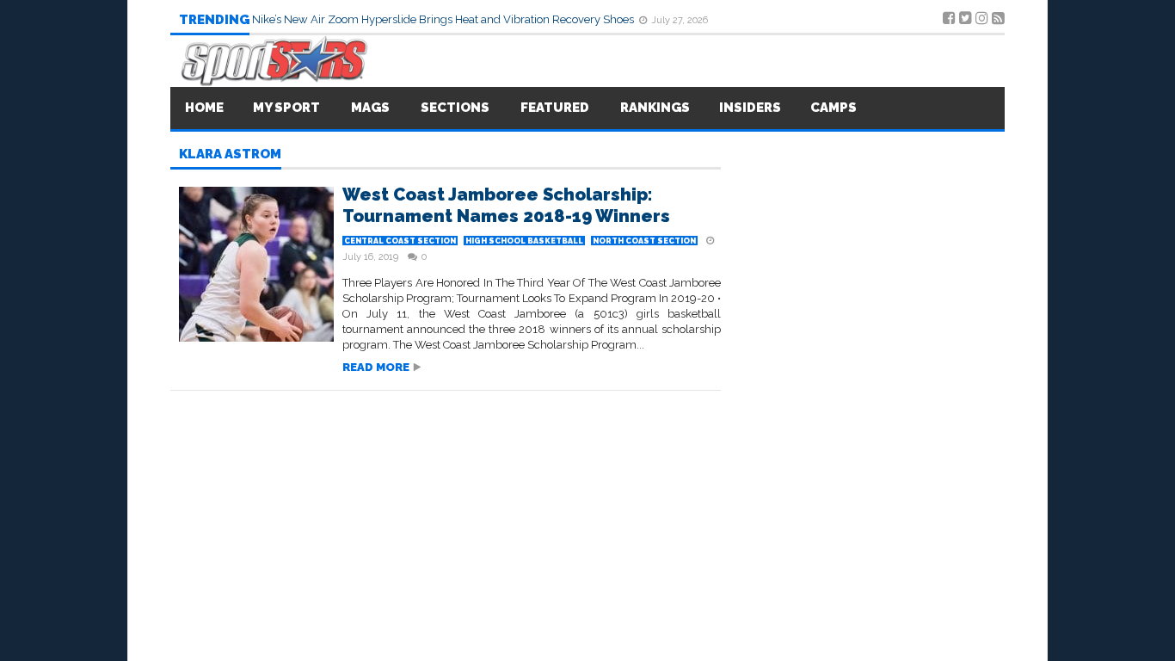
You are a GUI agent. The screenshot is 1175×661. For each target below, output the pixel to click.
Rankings (655, 107)
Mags (370, 107)
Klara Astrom (230, 155)
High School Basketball (524, 241)
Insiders (750, 107)
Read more (375, 367)
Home (204, 107)
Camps (833, 107)
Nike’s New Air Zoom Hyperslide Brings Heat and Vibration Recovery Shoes (444, 19)
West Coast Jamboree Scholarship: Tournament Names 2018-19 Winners (506, 205)
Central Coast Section (400, 241)
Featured (554, 107)
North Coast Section (644, 241)
